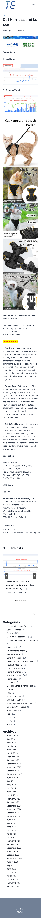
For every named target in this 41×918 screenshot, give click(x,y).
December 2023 (14, 848)
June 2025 (11, 785)
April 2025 (11, 792)
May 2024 (11, 830)
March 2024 (12, 837)
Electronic (11, 647)
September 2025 (14, 774)
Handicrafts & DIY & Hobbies (20, 661)
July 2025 (11, 781)
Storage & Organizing (16, 707)
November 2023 (14, 851)
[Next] (34, 576)
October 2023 (13, 855)
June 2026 (11, 743)
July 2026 (11, 739)
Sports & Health (14, 700)
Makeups (11, 682)
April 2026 (11, 750)
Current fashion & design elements (22, 640)
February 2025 (13, 799)
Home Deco (12, 679)
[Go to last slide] (6, 576)
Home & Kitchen (14, 672)
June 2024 (11, 827)
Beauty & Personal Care (17, 626)
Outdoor (10, 689)
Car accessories (14, 630)
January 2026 (13, 760)
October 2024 (13, 813)
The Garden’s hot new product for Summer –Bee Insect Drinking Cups (19, 585)
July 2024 (11, 823)
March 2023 (12, 879)
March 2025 (12, 795)
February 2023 (13, 883)
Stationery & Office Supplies (19, 703)
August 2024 (12, 820)
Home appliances (14, 675)
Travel (9, 721)
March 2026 (12, 753)
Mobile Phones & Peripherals (20, 686)
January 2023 (13, 886)
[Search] (34, 614)
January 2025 (13, 802)
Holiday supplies (14, 668)
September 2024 (14, 816)
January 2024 (13, 844)
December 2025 (14, 764)
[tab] (16, 600)
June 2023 (11, 869)
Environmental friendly (17, 651)
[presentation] (20, 565)
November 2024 (14, 809)
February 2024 (13, 841)
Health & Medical (14, 665)
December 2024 (14, 806)
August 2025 (12, 778)
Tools (9, 714)
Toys (9, 717)
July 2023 (11, 865)
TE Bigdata (9, 31)
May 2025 (11, 788)
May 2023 (11, 872)
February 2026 (13, 757)
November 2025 (14, 767)
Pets (4, 15)
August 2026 (12, 736)
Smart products (14, 696)
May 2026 (11, 746)
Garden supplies (14, 654)
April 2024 (11, 834)
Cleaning (11, 633)
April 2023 (11, 876)
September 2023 (14, 858)
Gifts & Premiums (15, 658)
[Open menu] (33, 5)
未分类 (9, 724)
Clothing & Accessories (17, 637)
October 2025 (13, 771)
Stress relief (12, 710)
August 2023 (12, 862)
